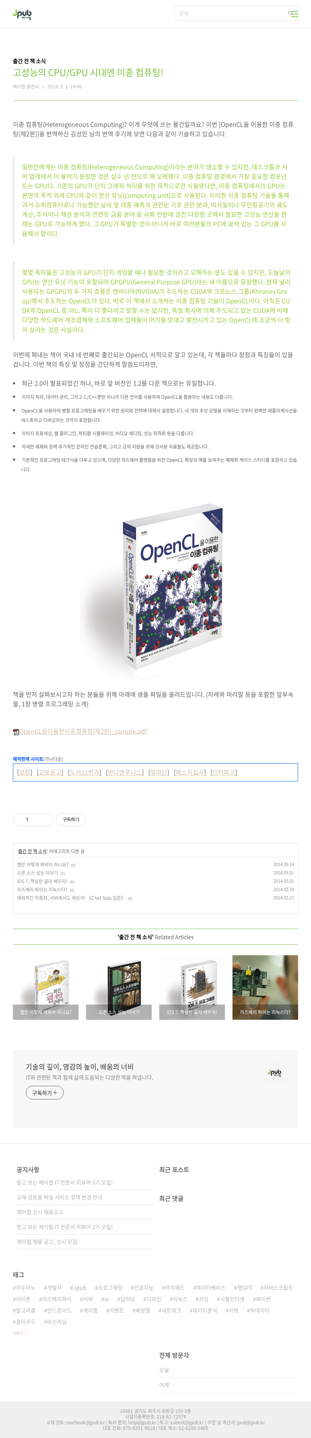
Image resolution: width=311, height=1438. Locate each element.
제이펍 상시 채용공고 (40, 1212)
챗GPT (244, 1287)
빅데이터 (260, 1310)
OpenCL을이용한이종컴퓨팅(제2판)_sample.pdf (83, 731)
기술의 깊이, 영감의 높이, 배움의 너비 (80, 1066)
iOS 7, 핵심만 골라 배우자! (42, 881)
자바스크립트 (278, 1287)
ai (106, 1299)
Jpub (79, 1287)
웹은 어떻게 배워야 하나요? (43, 864)
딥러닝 (127, 1299)
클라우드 (26, 1321)
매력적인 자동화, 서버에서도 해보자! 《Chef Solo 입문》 (71, 898)
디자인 (153, 1299)
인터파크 (223, 771)
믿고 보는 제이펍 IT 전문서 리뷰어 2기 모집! (65, 1226)
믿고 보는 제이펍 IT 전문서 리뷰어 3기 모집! (65, 1182)
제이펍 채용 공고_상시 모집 (47, 1241)
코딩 (204, 1299)
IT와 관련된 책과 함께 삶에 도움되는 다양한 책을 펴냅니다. (89, 1077)
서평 (234, 1310)
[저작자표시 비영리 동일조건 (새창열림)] (96, 820)
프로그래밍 (110, 1287)
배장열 (142, 1310)
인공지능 (144, 1287)
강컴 (24, 771)
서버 (88, 1299)
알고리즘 (26, 1310)
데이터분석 (205, 1310)
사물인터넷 (232, 1299)
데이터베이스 (211, 1287)
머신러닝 (57, 1321)
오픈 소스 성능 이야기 (37, 872)
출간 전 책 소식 (32, 851)
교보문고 (50, 771)
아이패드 (175, 1287)
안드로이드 (59, 1310)
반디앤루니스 (125, 771)
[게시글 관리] (45, 819)
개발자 (54, 1287)
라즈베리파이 (57, 1299)
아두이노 (26, 1287)
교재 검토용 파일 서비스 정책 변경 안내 (59, 1197)
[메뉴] (295, 14)
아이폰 (23, 1299)
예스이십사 (190, 771)
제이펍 (90, 1310)
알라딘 (158, 771)
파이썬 (263, 1299)
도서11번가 (84, 771)
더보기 (18, 1333)
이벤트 (116, 1310)
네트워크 (171, 1310)
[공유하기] (35, 819)
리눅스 (180, 1299)
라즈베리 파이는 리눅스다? (42, 889)
